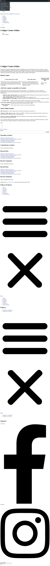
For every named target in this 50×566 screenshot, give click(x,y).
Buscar (1, 130)
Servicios (4, 18)
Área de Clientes (6, 22)
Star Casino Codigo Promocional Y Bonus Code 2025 (10, 139)
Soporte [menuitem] (2, 7)
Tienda (4, 20)
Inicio (4, 16)
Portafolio (5, 19)
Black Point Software (10, 182)
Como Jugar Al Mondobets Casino (7, 141)
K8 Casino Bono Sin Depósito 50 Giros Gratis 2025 (10, 142)
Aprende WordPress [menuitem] (4, 6)
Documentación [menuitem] (4, 4)
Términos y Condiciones (7, 310)
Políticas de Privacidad (7, 311)
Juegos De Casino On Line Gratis (6, 137)
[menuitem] (1, 1)
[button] (25, 246)
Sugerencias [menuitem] (3, 9)
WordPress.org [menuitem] (3, 3)
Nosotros (4, 17)
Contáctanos (5, 21)
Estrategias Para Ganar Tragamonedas (7, 140)
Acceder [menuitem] (4, 0)
